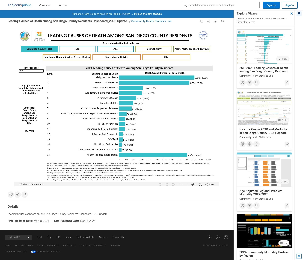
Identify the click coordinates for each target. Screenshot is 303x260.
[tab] (299, 13)
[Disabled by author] (201, 21)
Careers (103, 237)
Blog (49, 237)
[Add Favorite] (287, 83)
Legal (8, 245)
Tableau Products (85, 237)
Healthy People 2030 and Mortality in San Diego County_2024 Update (263, 131)
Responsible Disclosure (93, 245)
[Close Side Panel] (291, 13)
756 (286, 243)
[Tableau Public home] (19, 5)
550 (286, 181)
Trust (39, 237)
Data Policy (69, 245)
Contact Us (118, 237)
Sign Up (271, 5)
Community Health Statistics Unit (151, 21)
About (68, 237)
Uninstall (115, 245)
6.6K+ (285, 58)
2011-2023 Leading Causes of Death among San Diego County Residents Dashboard (263, 69)
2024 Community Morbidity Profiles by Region (263, 254)
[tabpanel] (264, 135)
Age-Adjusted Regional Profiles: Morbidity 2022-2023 (260, 192)
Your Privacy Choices (48, 252)
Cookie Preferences (16, 252)
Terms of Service (24, 245)
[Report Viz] (222, 21)
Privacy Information (48, 245)
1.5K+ (285, 120)
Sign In (289, 5)
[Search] (184, 5)
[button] (209, 237)
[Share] (208, 21)
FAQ (58, 237)
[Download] (215, 21)
